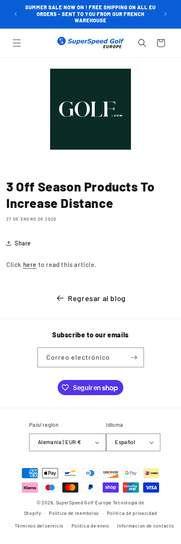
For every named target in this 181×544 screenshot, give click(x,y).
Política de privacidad (132, 513)
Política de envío (90, 525)
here (30, 264)
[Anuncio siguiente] (165, 14)
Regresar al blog (97, 298)
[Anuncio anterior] (15, 14)
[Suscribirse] (134, 357)
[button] (17, 43)
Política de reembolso (74, 513)
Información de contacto (145, 525)
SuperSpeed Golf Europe (84, 502)
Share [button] (23, 243)
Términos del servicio (39, 525)
